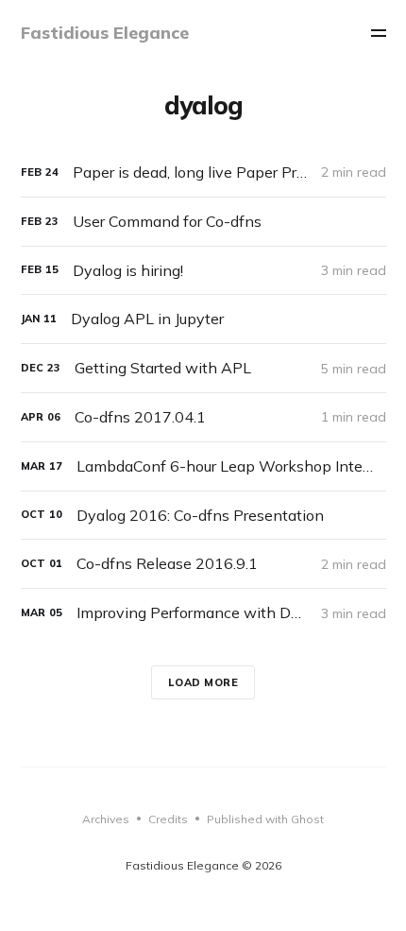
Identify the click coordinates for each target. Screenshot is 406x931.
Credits (168, 819)
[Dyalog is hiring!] (203, 271)
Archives (105, 819)
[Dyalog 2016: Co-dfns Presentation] (203, 515)
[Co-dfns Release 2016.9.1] (203, 564)
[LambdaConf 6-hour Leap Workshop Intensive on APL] (203, 466)
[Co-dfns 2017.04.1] (203, 417)
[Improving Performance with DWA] (203, 613)
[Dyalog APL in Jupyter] (203, 319)
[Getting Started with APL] (203, 368)
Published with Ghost (265, 819)
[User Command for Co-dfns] (203, 222)
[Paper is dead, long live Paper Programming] (203, 172)
